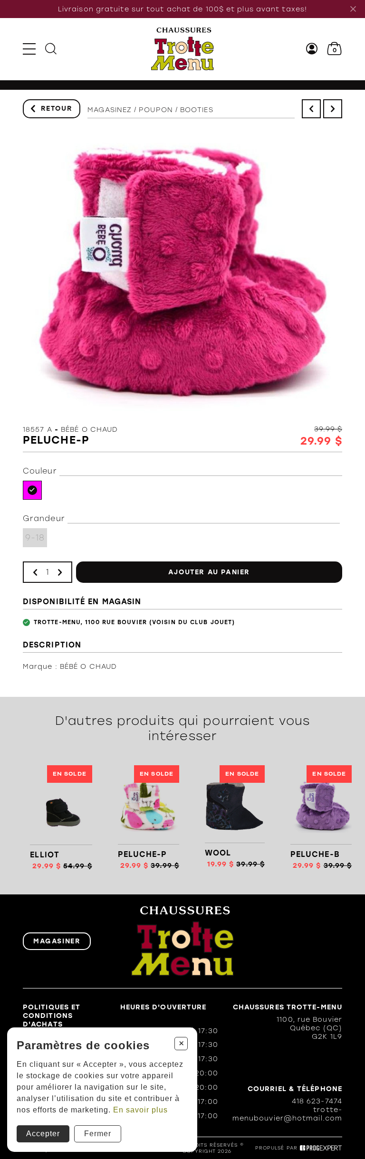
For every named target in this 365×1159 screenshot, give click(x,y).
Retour (57, 108)
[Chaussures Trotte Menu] (182, 49)
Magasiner (56, 941)
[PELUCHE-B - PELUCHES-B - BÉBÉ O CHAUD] (321, 817)
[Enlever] (35, 572)
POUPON (156, 109)
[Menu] (29, 49)
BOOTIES (196, 109)
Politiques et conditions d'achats (51, 1015)
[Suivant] (332, 108)
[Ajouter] (60, 572)
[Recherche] (51, 49)
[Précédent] (311, 108)
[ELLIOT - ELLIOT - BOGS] (61, 817)
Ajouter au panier (209, 572)
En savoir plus (140, 1110)
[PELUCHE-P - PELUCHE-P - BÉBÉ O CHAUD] (148, 817)
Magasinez (109, 109)
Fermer (97, 1134)
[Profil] (312, 49)
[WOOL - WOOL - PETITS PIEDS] (234, 817)
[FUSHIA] (32, 490)
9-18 (35, 537)
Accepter (43, 1134)
